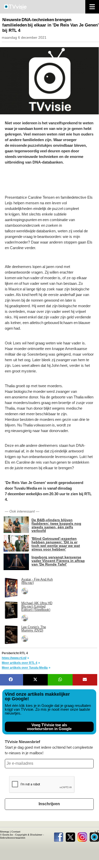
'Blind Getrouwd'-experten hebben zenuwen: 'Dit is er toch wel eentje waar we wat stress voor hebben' (55, 543)
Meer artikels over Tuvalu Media (25, 667)
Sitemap (4, 831)
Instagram (82, 836)
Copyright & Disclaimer (28, 835)
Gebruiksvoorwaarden (12, 838)
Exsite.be (8, 835)
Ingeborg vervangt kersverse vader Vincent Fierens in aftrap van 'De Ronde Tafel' (58, 560)
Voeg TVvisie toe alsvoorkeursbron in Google (49, 727)
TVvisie (94, 836)
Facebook (58, 836)
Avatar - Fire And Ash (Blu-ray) (37, 581)
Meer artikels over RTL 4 (19, 663)
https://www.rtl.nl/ (14, 658)
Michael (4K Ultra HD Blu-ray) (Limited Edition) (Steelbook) (36, 606)
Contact (15, 831)
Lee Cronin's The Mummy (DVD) (33, 628)
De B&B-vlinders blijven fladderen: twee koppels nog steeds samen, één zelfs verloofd (56, 525)
